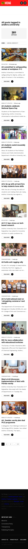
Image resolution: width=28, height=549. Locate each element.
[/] (21, 2)
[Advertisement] (14, 12)
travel (22, 501)
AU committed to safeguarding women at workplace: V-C (14, 68)
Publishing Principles (7, 530)
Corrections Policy (7, 524)
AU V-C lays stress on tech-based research (12, 224)
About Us (4, 521)
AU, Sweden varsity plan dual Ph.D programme (13, 421)
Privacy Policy (14, 539)
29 (18, 444)
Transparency (5, 527)
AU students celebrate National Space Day (10, 107)
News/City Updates (6, 103)
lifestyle (16, 501)
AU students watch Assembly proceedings (13, 146)
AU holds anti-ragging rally (12, 262)
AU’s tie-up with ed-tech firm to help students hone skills (13, 185)
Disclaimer (23, 539)
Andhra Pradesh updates (9, 499)
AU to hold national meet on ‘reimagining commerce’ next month (13, 301)
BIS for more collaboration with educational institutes (12, 341)
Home (3, 43)
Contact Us (4, 539)
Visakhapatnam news (15, 496)
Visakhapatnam (5, 259)
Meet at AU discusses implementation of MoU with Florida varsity (12, 381)
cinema (6, 504)
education (4, 64)
